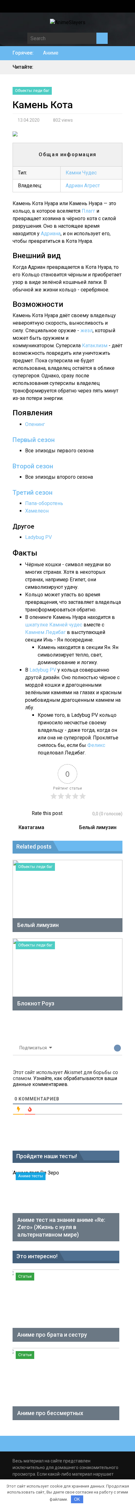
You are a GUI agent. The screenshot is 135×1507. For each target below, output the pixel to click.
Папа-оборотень (44, 503)
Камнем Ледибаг (45, 632)
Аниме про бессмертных (50, 1413)
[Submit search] (102, 38)
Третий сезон (32, 492)
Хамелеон (37, 511)
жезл (86, 330)
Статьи (25, 1276)
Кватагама (31, 827)
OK (77, 1499)
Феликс (96, 745)
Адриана (51, 234)
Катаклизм (94, 346)
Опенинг (35, 424)
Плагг (88, 211)
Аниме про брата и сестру (52, 1334)
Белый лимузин (97, 827)
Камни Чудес (81, 173)
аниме (50, 53)
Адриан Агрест (83, 186)
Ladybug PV (38, 537)
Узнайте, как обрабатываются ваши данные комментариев (65, 1081)
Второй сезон (33, 466)
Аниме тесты (30, 1176)
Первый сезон (34, 440)
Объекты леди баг (32, 90)
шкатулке (36, 625)
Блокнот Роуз (35, 1003)
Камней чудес (65, 625)
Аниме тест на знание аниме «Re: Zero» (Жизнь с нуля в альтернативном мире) (61, 1227)
